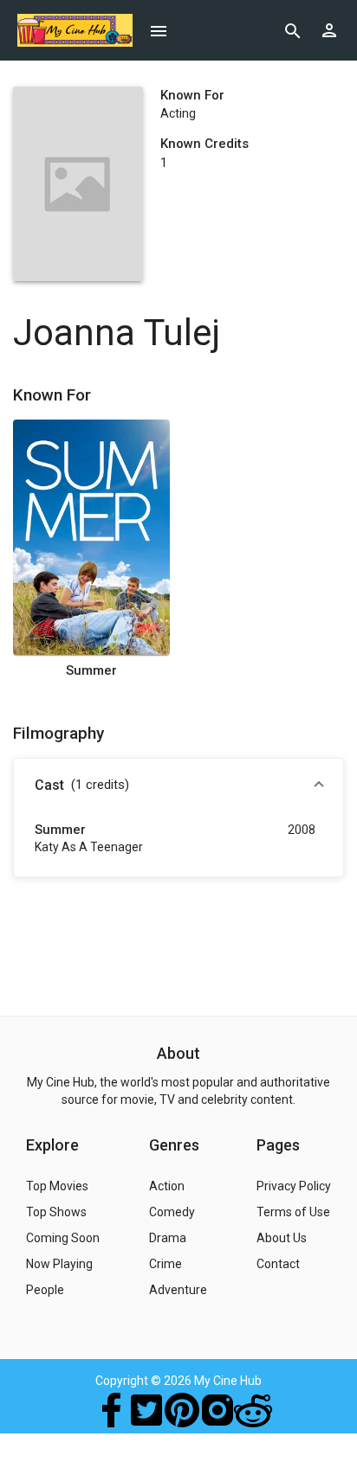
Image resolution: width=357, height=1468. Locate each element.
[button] (178, 786)
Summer (91, 670)
